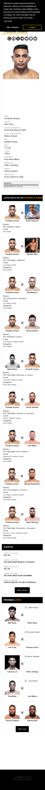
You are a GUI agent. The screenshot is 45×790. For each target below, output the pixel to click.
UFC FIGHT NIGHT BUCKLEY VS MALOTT (19, 562)
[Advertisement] (21, 97)
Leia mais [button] (8, 21)
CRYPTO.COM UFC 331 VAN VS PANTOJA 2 (20, 582)
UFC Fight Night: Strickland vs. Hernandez (19, 528)
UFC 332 (7, 569)
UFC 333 (7, 555)
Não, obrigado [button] (13, 27)
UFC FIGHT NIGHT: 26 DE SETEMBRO (18, 576)
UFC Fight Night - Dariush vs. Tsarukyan (18, 413)
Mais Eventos (22, 590)
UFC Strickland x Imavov (12, 337)
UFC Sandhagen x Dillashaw (14, 260)
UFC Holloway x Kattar (11, 227)
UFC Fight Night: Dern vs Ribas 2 (15, 452)
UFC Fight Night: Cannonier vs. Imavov (18, 375)
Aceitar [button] (32, 27)
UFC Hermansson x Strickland (14, 298)
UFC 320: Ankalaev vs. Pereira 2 (15, 490)
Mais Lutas (22, 729)
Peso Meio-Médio (11, 159)
